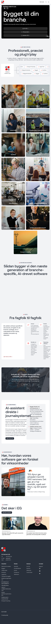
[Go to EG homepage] (2, 2)
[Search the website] (46, 2)
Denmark (42, 2)
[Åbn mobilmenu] (49, 2)
